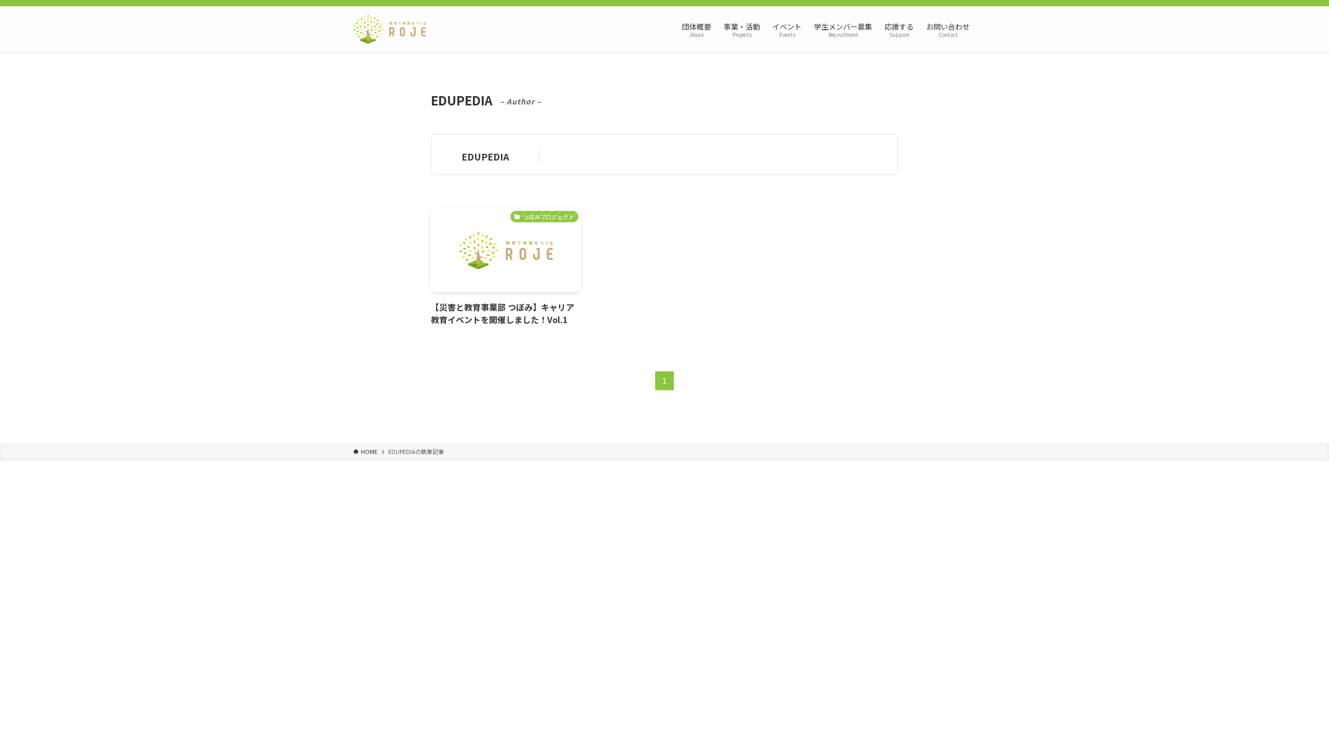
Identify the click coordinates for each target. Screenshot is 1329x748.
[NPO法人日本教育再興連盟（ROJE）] (389, 29)
